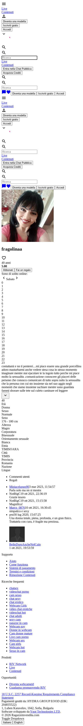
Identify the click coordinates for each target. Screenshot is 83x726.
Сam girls (15, 644)
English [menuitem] (18, 722)
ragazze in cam (18, 623)
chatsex (13, 588)
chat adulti (15, 616)
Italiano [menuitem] (7, 722)
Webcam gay (17, 626)
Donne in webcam (20, 630)
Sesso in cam (17, 650)
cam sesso (15, 595)
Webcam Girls (18, 605)
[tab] (45, 477)
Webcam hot (17, 647)
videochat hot (17, 612)
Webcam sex (17, 640)
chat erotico (16, 602)
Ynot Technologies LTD (45, 711)
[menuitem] (4, 8)
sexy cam (15, 619)
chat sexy (15, 598)
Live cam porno (19, 637)
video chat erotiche (20, 609)
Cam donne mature (20, 633)
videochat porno (19, 591)
